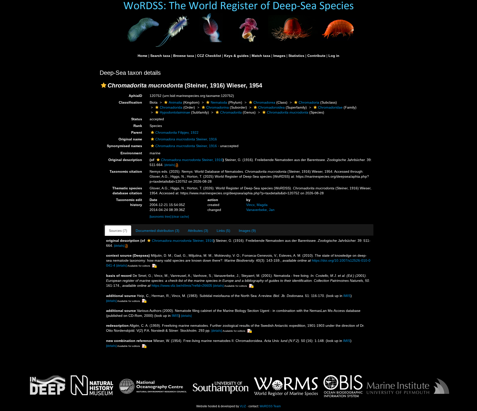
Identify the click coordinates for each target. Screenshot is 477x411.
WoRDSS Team (270, 406)
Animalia (175, 102)
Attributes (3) (198, 231)
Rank (137, 126)
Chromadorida (171, 107)
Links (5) (223, 231)
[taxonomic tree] (161, 216)
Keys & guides (236, 56)
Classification (130, 102)
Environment (131, 153)
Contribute (316, 56)
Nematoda (219, 102)
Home (142, 56)
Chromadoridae (330, 107)
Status (136, 119)
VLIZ (243, 406)
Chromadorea (264, 102)
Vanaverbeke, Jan (260, 210)
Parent (136, 132)
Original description (125, 160)
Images (279, 56)
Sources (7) (118, 231)
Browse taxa (183, 56)
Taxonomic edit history (129, 202)
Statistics (296, 56)
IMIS (347, 296)
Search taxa (160, 56)
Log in (333, 56)
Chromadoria (309, 102)
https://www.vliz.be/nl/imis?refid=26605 (182, 286)
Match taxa (261, 56)
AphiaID (135, 96)
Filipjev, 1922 (177, 132)
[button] (104, 85)
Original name (130, 139)
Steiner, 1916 (186, 139)
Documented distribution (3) (157, 231)
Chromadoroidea (271, 107)
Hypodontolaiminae (175, 112)
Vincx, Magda (257, 205)
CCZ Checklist (209, 56)
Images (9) (247, 231)
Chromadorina (217, 107)
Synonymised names (124, 146)
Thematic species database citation (127, 190)
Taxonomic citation (126, 171)
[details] (169, 165)
